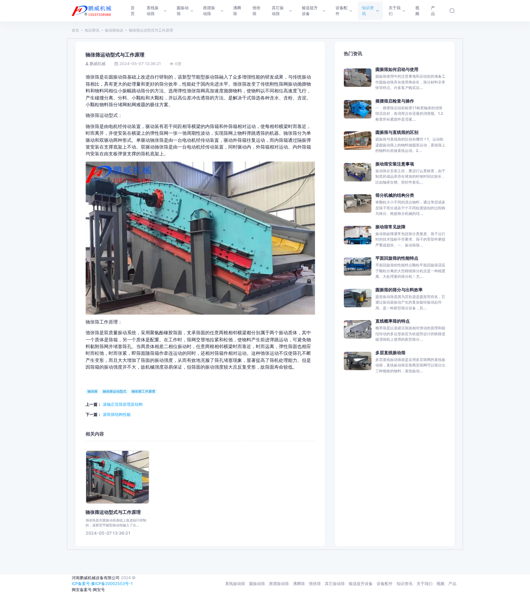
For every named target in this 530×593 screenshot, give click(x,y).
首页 (75, 30)
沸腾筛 (299, 583)
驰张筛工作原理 (143, 391)
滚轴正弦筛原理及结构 (123, 404)
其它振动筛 (335, 583)
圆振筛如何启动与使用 (396, 69)
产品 (452, 583)
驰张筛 (92, 391)
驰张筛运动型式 (114, 391)
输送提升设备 (361, 583)
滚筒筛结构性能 (117, 414)
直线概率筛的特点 (392, 321)
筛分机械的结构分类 (394, 195)
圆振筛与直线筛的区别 (396, 132)
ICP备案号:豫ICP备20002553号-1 (102, 583)
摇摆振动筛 (279, 583)
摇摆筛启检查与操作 (394, 100)
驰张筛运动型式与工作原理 (113, 512)
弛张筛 (315, 583)
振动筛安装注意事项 (394, 163)
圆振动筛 (257, 583)
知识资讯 (92, 30)
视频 (440, 583)
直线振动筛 (235, 583)
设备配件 (385, 583)
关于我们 (424, 583)
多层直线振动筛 (390, 352)
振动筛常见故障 (390, 226)
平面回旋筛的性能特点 (396, 258)
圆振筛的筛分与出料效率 (399, 289)
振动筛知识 (114, 30)
